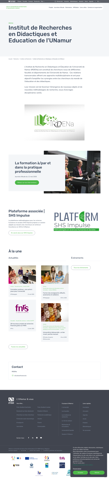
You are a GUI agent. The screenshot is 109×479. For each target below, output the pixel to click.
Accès (84, 419)
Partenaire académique (44, 415)
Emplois (85, 423)
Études (19, 1)
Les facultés (65, 411)
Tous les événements (81, 268)
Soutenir (81, 1)
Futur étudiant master (44, 407)
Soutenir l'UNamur (67, 434)
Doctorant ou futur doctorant (25, 411)
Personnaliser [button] (77, 469)
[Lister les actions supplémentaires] (98, 1)
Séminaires (68, 7)
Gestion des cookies (35, 450)
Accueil (10, 59)
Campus (30, 1)
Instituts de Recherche (25, 59)
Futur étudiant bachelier (24, 407)
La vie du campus (67, 421)
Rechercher (60, 1)
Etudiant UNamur (43, 411)
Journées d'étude (59, 7)
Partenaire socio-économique (25, 419)
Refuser (97, 472)
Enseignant (20, 422)
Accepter (80, 472)
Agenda (91, 1)
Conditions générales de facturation (52, 450)
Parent (40, 422)
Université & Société (68, 430)
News (86, 1)
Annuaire (66, 1)
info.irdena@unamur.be (20, 375)
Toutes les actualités (18, 347)
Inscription (86, 407)
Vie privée (23, 450)
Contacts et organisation (95, 7)
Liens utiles (83, 7)
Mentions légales (13, 450)
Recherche (37, 1)
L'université (65, 407)
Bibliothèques (74, 1)
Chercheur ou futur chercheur (25, 415)
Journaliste (20, 426)
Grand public (41, 426)
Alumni (40, 419)
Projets (51, 7)
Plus (42, 1)
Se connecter (87, 430)
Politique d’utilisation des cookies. (83, 465)
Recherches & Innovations (66, 425)
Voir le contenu (22, 281)
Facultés (25, 1)
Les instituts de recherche (66, 416)
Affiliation (76, 7)
